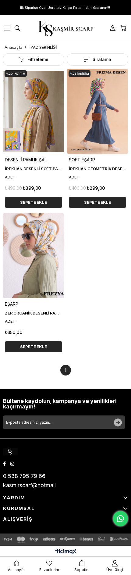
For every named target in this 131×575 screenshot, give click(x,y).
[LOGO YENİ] (14, 451)
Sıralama (102, 59)
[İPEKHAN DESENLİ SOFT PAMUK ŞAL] (33, 111)
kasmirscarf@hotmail (29, 485)
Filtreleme (37, 59)
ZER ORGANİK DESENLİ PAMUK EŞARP (33, 313)
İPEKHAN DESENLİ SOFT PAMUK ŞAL (33, 168)
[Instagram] (12, 464)
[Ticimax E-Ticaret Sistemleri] (65, 552)
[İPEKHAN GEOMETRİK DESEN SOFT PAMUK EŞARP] (97, 111)
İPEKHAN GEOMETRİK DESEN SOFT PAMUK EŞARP (97, 168)
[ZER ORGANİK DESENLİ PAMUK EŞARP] (33, 255)
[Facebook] (4, 464)
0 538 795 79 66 (24, 476)
